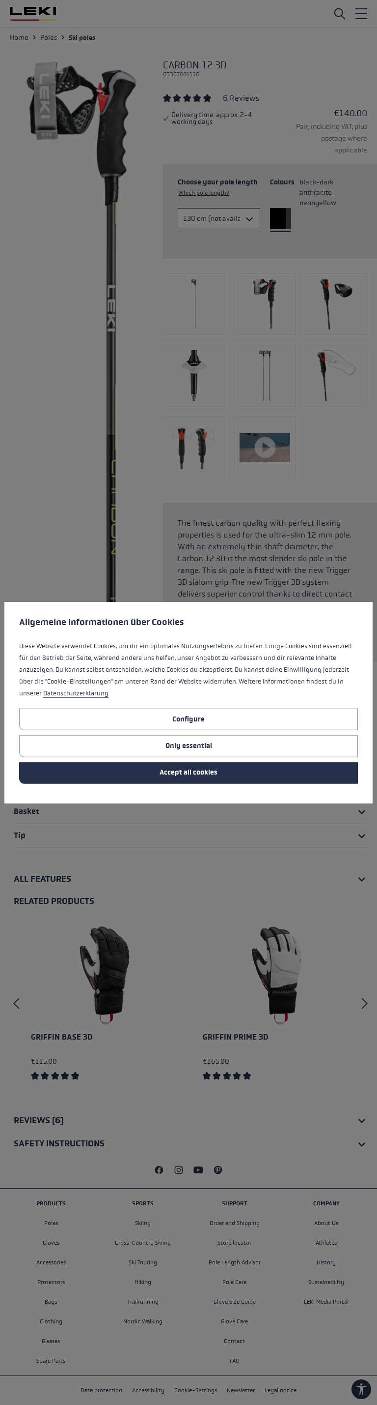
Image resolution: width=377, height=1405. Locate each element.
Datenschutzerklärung (75, 693)
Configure (188, 719)
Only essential (188, 746)
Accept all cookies (188, 772)
